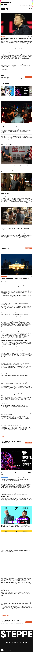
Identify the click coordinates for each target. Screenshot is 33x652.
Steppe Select (4, 276)
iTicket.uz (4, 598)
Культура (28, 11)
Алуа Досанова (4, 70)
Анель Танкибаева (5, 242)
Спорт (23, 11)
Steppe (6, 132)
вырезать (26, 200)
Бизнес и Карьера (17, 11)
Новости (6, 11)
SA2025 (11, 11)
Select (2, 11)
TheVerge (6, 44)
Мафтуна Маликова (5, 615)
